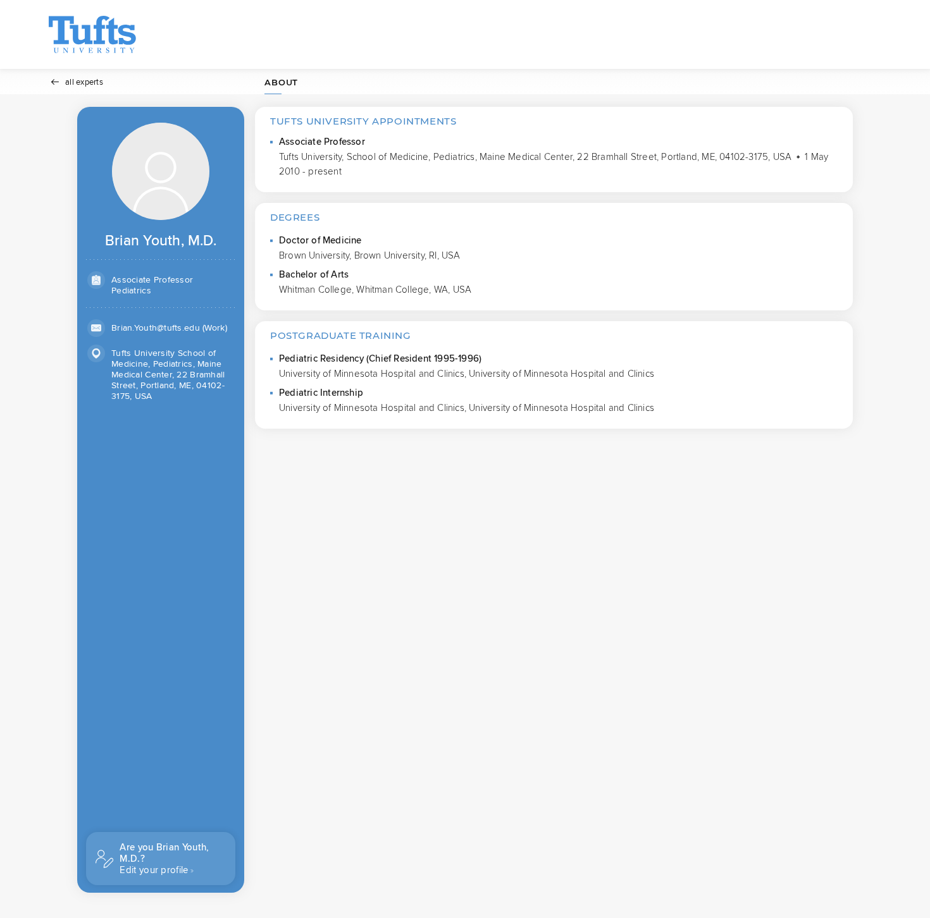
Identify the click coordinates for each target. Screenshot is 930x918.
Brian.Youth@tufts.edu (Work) (169, 327)
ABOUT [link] (281, 82)
